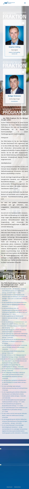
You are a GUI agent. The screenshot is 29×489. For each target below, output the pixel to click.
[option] (14, 40)
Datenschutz (17, 487)
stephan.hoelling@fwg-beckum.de (14, 53)
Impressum (9, 487)
